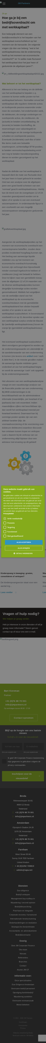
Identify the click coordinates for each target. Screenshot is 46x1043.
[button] (23, 553)
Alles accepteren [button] (24, 542)
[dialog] (23, 521)
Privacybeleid (8, 513)
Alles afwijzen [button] (24, 548)
